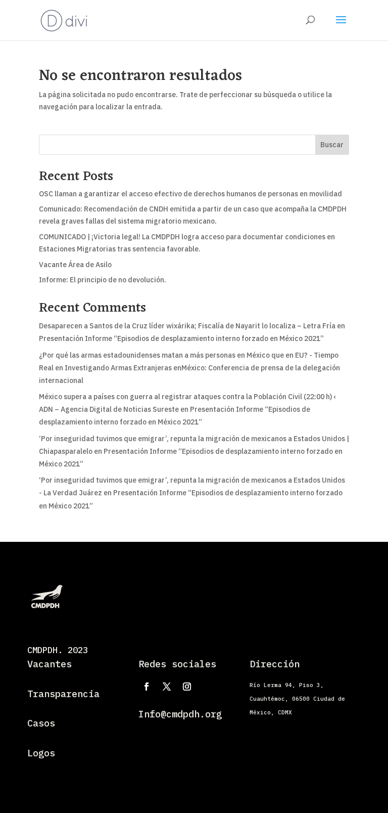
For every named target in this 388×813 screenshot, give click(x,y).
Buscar (332, 144)
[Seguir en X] (167, 686)
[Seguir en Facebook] (146, 686)
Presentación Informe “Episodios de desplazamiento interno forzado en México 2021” (181, 338)
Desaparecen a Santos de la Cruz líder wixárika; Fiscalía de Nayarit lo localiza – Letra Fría (187, 325)
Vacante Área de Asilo (75, 264)
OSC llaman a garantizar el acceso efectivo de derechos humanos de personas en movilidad (190, 193)
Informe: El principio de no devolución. (102, 279)
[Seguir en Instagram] (187, 686)
